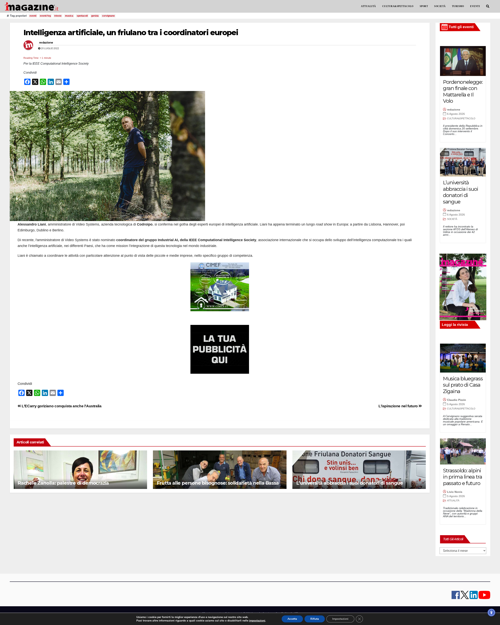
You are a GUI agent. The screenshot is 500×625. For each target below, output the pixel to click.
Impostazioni (340, 619)
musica (69, 15)
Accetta (292, 619)
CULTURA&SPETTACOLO (397, 6)
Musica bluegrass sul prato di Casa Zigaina (463, 384)
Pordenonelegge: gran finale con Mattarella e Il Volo (463, 91)
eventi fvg (45, 15)
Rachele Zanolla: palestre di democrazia (63, 483)
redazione (46, 42)
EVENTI (475, 6)
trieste (58, 15)
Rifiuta (314, 619)
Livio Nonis (454, 491)
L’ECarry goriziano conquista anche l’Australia (61, 406)
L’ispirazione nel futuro (399, 406)
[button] (487, 6)
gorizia (95, 15)
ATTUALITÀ (368, 6)
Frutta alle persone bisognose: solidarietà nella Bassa (218, 483)
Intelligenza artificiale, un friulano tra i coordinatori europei (130, 32)
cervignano (108, 15)
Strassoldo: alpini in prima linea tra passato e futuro (462, 476)
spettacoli (82, 15)
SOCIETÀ (440, 6)
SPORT (424, 6)
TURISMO (458, 6)
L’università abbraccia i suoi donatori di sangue (349, 483)
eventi (32, 15)
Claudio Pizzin (456, 400)
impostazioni (257, 620)
